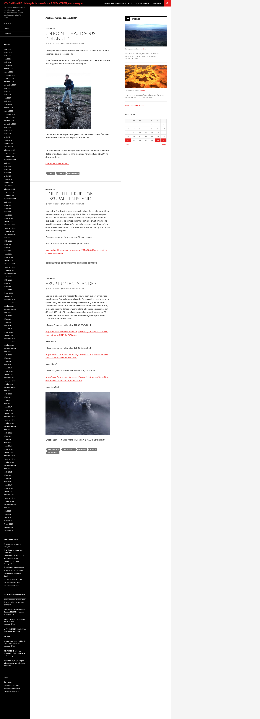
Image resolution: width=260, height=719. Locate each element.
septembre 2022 (10, 199)
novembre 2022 (9, 192)
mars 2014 (8, 521)
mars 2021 (8, 254)
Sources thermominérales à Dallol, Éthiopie (145, 95)
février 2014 (8, 524)
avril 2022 (7, 212)
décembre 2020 (9, 264)
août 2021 (7, 238)
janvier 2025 (8, 111)
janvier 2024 (8, 147)
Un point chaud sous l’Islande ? (70, 35)
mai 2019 (7, 322)
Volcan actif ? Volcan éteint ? (14, 570)
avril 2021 (7, 251)
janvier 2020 (8, 296)
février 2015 (8, 488)
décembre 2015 (9, 456)
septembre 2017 (10, 387)
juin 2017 (7, 397)
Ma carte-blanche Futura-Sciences (117, 3)
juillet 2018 (8, 355)
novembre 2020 (9, 267)
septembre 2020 (10, 274)
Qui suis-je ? (157, 3)
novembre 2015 (9, 459)
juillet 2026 (8, 52)
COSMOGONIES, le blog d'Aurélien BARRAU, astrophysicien (15, 621)
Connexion (8, 682)
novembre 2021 (9, 228)
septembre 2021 (10, 234)
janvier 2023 (8, 186)
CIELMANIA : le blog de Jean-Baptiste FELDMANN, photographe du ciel (14, 611)
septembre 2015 (10, 465)
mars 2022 (8, 215)
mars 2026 (8, 65)
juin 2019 (7, 319)
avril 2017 (7, 404)
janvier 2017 (8, 413)
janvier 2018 (8, 374)
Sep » (164, 144)
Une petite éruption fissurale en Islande (70, 196)
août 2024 (7, 127)
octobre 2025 (9, 82)
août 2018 (7, 352)
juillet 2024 (8, 130)
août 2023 (7, 163)
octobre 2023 (9, 156)
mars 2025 (8, 104)
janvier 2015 (8, 491)
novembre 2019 (9, 303)
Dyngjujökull (69, 263)
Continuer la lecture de (57, 163)
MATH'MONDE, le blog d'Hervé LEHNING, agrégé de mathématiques (14, 653)
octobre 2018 (9, 345)
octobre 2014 (9, 501)
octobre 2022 (9, 195)
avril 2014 (7, 517)
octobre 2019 (9, 306)
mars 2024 (8, 140)
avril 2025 (7, 101)
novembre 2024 (9, 117)
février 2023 (8, 182)
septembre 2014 (10, 504)
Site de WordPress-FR (12, 692)
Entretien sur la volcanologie (14, 567)
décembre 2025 (9, 75)
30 (158, 140)
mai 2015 (7, 478)
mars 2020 (8, 290)
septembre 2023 (10, 160)
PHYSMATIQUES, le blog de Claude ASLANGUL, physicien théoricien (14, 663)
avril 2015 (7, 482)
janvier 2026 (8, 72)
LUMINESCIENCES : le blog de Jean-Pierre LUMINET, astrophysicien (14, 643)
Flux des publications (11, 685)
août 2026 (7, 49)
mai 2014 (7, 514)
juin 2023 (7, 169)
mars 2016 (8, 446)
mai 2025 (7, 98)
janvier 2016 (8, 452)
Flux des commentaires (12, 688)
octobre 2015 (9, 462)
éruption (82, 263)
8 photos (142, 90)
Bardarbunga (53, 263)
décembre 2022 (9, 189)
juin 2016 (7, 436)
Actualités (50, 29)
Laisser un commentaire (73, 43)
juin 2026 (7, 56)
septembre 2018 (10, 348)
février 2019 (8, 332)
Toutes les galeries (134, 105)
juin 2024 (7, 134)
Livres (6, 29)
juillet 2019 (8, 316)
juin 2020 (7, 283)
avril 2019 (7, 326)
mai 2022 (7, 208)
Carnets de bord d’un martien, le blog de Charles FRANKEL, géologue (14, 602)
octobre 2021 (9, 231)
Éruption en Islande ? (71, 283)
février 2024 (8, 143)
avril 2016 (7, 443)
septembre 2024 (10, 124)
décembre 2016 (9, 417)
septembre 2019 (10, 309)
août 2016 (7, 430)
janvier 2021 (8, 260)
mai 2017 (7, 400)
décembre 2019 (9, 300)
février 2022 (8, 218)
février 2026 (8, 69)
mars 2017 (8, 407)
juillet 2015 (8, 472)
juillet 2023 (8, 166)
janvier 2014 (8, 527)
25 (128, 140)
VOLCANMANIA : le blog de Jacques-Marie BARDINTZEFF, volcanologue (43, 3)
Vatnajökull (53, 453)
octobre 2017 (9, 384)
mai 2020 (7, 287)
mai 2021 (7, 247)
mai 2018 (7, 361)
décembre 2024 (9, 114)
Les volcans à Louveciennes (13, 579)
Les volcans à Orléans (11, 586)
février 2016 (8, 449)
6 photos (142, 49)
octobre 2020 (9, 270)
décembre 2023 (9, 150)
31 (163, 140)
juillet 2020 (8, 280)
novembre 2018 (9, 342)
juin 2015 (7, 475)
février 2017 (8, 410)
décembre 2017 (9, 378)
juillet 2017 (8, 394)
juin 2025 (7, 95)
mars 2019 (8, 329)
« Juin (128, 144)
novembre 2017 (9, 381)
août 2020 (7, 277)
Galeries (136, 19)
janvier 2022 (8, 221)
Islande (51, 173)
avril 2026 (7, 62)
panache (61, 173)
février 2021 (8, 257)
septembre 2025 (10, 85)
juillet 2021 (8, 241)
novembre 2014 (9, 498)
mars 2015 (8, 485)
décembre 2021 (9, 225)
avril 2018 (7, 365)
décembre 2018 (9, 339)
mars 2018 (8, 368)
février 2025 (8, 108)
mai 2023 (7, 173)
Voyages (7, 34)
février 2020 (8, 293)
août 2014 (7, 508)
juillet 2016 (8, 433)
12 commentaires (146, 98)
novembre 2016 (9, 420)
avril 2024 (7, 137)
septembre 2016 (10, 426)
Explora (7, 636)
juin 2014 (7, 511)
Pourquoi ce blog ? (142, 3)
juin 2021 (7, 244)
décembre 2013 (9, 530)
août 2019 (7, 313)
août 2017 (7, 391)
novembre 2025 (9, 78)
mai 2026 (7, 59)
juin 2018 (7, 358)
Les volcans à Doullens (12, 582)
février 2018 (8, 371)
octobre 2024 (9, 121)
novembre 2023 (9, 153)
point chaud (73, 173)
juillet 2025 (8, 91)
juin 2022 (7, 205)
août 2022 (7, 202)
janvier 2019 (8, 335)
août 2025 (7, 88)
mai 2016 (7, 439)
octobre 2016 (9, 423)
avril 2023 (7, 176)
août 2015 (7, 469)
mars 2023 (8, 179)
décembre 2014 (9, 495)
